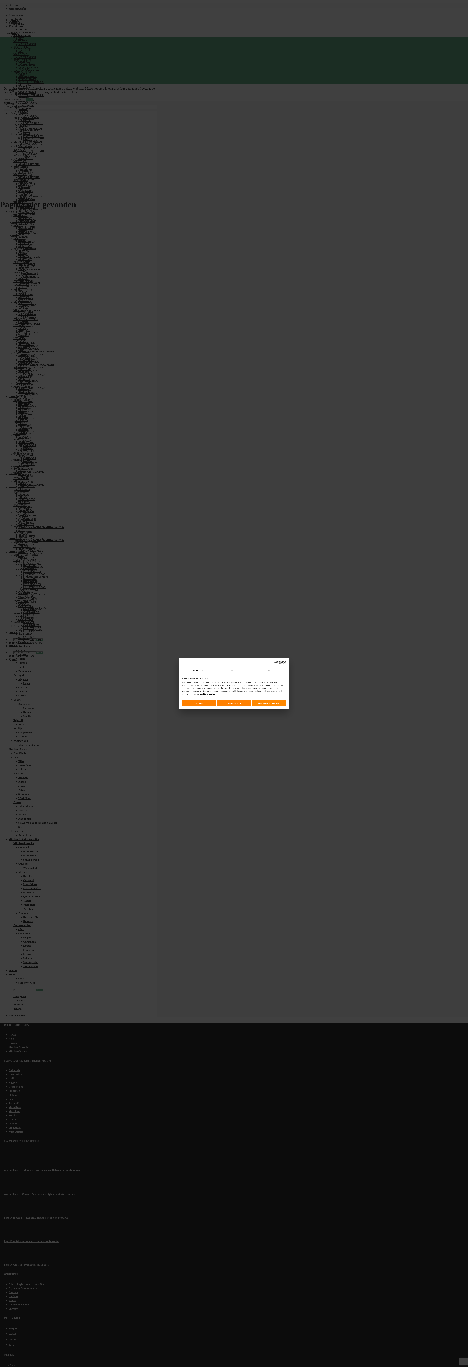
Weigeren (199, 703)
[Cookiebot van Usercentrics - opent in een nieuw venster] (275, 662)
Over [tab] (270, 670)
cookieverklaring (207, 694)
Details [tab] (234, 670)
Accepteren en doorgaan (269, 703)
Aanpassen (233, 703)
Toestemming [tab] (197, 670)
